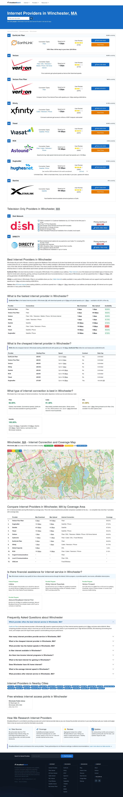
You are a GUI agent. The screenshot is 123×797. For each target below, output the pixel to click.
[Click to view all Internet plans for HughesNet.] (22, 167)
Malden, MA (83, 686)
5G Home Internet (53, 773)
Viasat (10, 330)
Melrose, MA (67, 686)
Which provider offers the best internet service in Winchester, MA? (35, 622)
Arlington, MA (18, 686)
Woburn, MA (11, 686)
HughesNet (11, 333)
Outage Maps (83, 778)
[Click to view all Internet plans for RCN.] (22, 148)
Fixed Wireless (52, 781)
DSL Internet (52, 778)
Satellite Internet (53, 784)
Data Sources (83, 776)
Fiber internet (73, 272)
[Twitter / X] (99, 780)
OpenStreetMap (92, 499)
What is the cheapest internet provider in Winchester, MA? (32, 641)
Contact (96, 773)
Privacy (16, 781)
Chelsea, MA (45, 688)
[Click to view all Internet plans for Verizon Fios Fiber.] (22, 88)
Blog (81, 768)
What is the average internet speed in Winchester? (29, 669)
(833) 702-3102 (101, 247)
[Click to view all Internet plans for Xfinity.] (22, 110)
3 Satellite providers (82, 445)
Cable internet (57, 279)
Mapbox (111, 499)
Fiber (44, 44)
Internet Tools (83, 770)
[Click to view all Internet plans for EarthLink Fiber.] (22, 42)
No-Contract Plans (53, 786)
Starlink (10, 323)
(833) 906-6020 (101, 40)
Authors (96, 770)
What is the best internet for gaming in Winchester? (29, 660)
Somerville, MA (75, 686)
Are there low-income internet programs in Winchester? (31, 655)
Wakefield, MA (11, 688)
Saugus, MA (27, 688)
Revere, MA (60, 688)
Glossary (82, 773)
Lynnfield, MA (76, 688)
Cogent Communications (20, 555)
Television (48, 64)
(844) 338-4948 (101, 64)
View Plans (100, 45)
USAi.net (15, 562)
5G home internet (21, 284)
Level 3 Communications (20, 558)
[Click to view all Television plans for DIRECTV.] (23, 245)
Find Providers (68, 756)
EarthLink (66, 768)
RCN (9, 326)
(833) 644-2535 (101, 167)
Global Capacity (17, 548)
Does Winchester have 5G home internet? (25, 664)
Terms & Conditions (23, 781)
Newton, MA (101, 688)
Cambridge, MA (91, 686)
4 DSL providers (69, 445)
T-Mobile (66, 784)
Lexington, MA (43, 686)
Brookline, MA (93, 688)
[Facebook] (96, 780)
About (96, 768)
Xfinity (10, 319)
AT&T (65, 773)
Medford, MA (26, 686)
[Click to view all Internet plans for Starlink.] (22, 190)
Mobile (38, 66)
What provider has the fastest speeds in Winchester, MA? (32, 646)
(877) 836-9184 (101, 188)
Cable (38, 112)
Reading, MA (53, 688)
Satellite (41, 132)
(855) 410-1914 (101, 108)
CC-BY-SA (103, 499)
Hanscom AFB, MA (36, 688)
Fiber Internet (52, 770)
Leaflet (81, 499)
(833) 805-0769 (101, 128)
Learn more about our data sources (100, 746)
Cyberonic (15, 538)
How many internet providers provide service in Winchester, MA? (35, 636)
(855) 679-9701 (101, 88)
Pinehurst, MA (68, 688)
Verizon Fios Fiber (13, 313)
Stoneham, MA (34, 686)
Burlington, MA (51, 686)
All (20, 451)
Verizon (10, 316)
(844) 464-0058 (101, 146)
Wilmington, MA (85, 688)
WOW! (65, 789)
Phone (43, 66)
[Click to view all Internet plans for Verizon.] (22, 64)
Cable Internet (52, 776)
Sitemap (82, 781)
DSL (42, 64)
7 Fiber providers (49, 445)
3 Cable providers (59, 445)
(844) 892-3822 (101, 228)
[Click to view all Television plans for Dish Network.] (23, 225)
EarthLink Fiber (13, 309)
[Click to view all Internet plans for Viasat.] (22, 130)
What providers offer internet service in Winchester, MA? (31, 674)
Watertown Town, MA (109, 686)
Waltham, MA (19, 688)
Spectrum (66, 776)
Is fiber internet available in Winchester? (25, 650)
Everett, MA (100, 686)
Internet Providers (53, 768)
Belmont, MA (60, 686)
